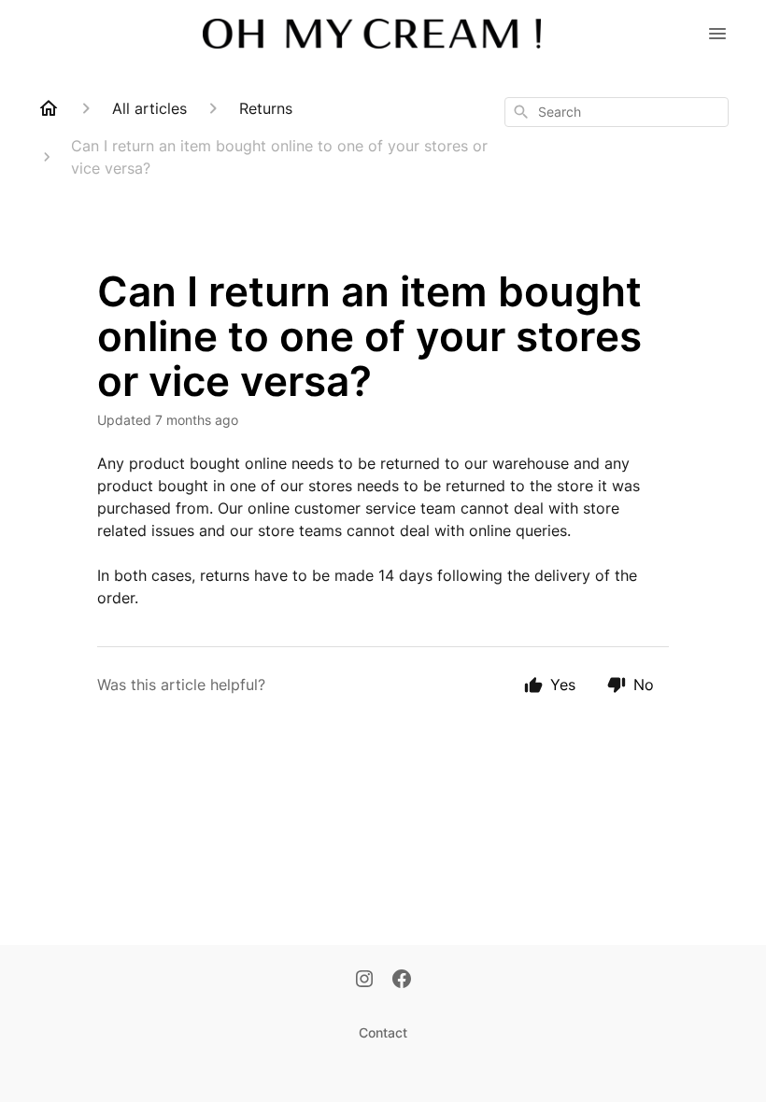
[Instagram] (364, 981)
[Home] (48, 108)
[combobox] (616, 112)
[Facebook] (401, 981)
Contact (383, 1032)
